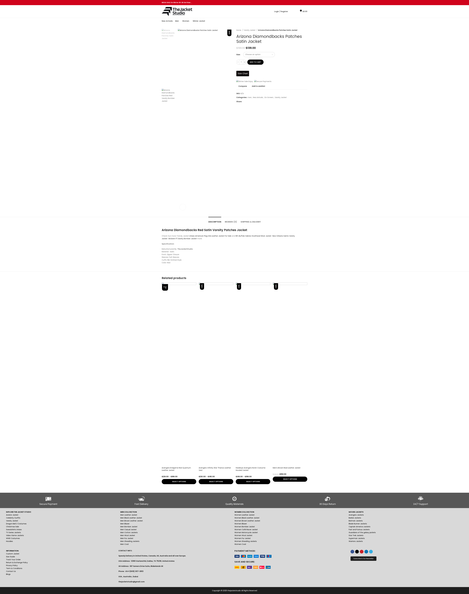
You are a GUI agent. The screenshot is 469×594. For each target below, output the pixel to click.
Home (239, 30)
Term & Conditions (14, 568)
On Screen (268, 97)
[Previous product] (301, 30)
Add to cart (255, 62)
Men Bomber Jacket (128, 526)
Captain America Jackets (359, 526)
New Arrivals (258, 97)
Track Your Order (13, 559)
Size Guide (10, 556)
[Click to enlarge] (183, 207)
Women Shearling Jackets (245, 541)
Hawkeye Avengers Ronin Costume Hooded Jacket (250, 469)
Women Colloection (244, 512)
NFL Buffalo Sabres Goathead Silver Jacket (253, 236)
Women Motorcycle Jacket (246, 532)
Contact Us (11, 571)
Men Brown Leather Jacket (131, 521)
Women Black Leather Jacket (246, 518)
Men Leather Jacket (128, 515)
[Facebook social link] (294, 2)
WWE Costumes (13, 538)
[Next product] (306, 30)
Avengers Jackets (356, 515)
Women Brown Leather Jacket (247, 521)
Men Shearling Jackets (129, 541)
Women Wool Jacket (243, 535)
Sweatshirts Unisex (14, 529)
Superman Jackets (357, 538)
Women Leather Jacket (244, 515)
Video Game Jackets (15, 535)
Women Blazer (240, 523)
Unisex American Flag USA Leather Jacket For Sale (210, 236)
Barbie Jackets (355, 518)
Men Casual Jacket (128, 529)
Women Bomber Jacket (244, 526)
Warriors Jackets (356, 541)
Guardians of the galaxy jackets (362, 532)
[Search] (291, 11)
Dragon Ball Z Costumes (16, 523)
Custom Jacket (12, 554)
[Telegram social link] (305, 2)
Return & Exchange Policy (17, 562)
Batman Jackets (356, 521)
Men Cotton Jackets (129, 532)
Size (238, 54)
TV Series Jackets (13, 532)
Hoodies (9, 541)
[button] (363, 558)
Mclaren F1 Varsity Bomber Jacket (182, 238)
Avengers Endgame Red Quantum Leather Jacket (176, 469)
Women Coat (240, 544)
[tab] (214, 220)
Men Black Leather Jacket (131, 518)
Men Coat (124, 544)
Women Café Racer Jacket (246, 529)
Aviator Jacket (12, 515)
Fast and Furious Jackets (359, 529)
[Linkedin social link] (303, 2)
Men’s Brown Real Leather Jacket (286, 468)
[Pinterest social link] (300, 2)
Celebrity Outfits (13, 518)
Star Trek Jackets (356, 535)
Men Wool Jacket (127, 535)
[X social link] (297, 2)
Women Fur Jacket (242, 538)
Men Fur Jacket (126, 538)
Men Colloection (128, 512)
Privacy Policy (12, 565)
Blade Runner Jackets (358, 523)
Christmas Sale (12, 526)
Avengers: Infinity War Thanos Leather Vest (215, 469)
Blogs (8, 574)
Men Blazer (124, 523)
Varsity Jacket (250, 30)
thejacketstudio (234, 590)
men (250, 97)
